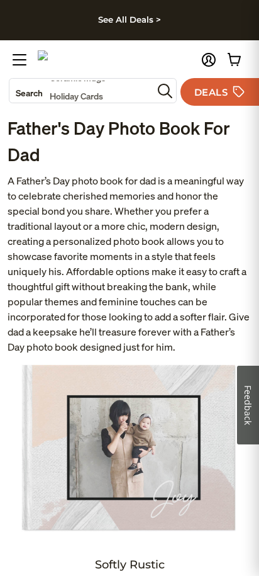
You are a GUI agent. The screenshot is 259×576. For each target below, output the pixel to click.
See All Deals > (129, 19)
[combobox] (81, 91)
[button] (209, 60)
